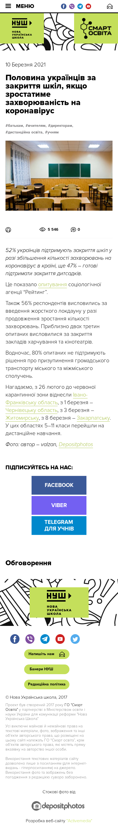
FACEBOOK (59, 485)
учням (53, 132)
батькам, (16, 126)
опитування (52, 284)
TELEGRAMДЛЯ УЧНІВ (59, 525)
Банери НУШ (41, 669)
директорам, (61, 126)
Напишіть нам (110, 6)
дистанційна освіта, (26, 132)
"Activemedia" (79, 821)
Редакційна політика (47, 684)
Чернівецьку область (31, 410)
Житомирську (22, 418)
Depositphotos (76, 444)
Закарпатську (93, 418)
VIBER (59, 505)
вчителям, (37, 126)
